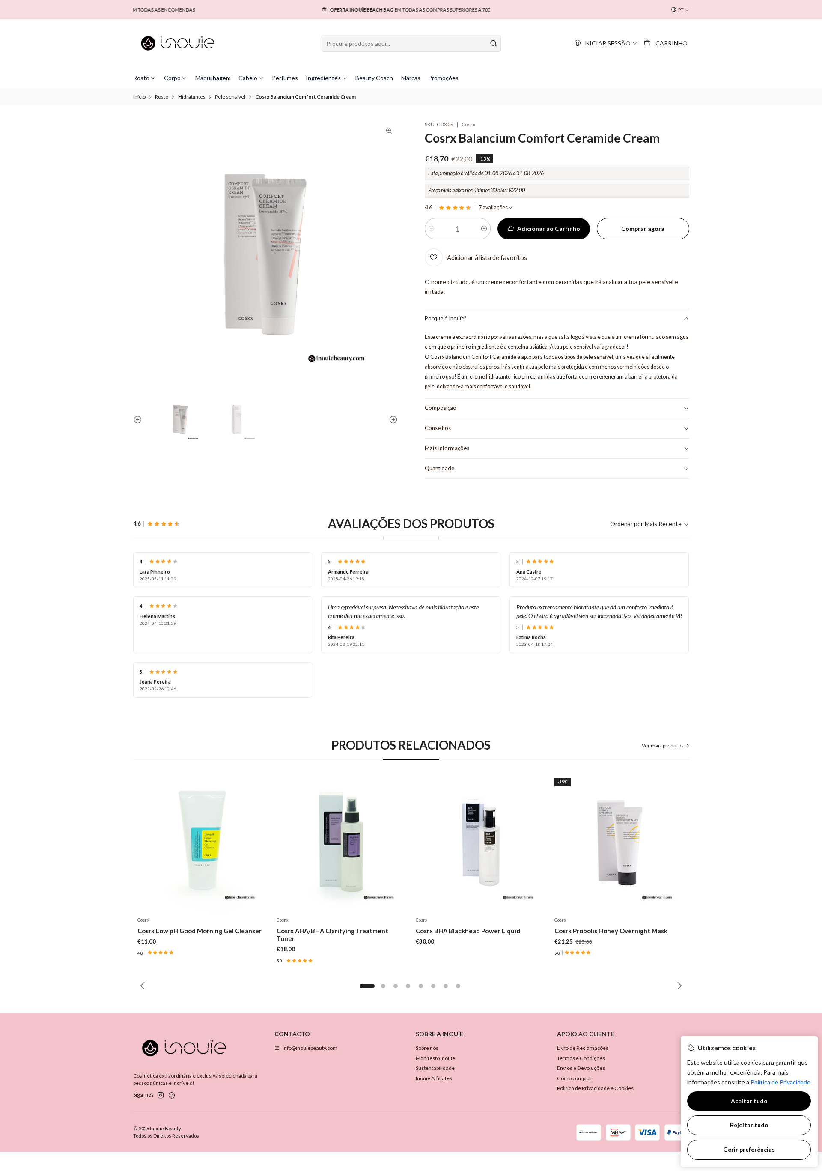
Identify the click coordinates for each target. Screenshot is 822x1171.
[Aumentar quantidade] (484, 228)
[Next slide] (391, 419)
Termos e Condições (581, 1058)
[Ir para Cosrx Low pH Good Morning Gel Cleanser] (202, 842)
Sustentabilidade (435, 1068)
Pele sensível (230, 96)
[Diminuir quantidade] (431, 228)
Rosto (161, 96)
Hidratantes (192, 96)
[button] (367, 986)
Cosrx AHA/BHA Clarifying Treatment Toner (332, 934)
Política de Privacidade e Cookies (595, 1088)
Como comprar (575, 1078)
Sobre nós (427, 1048)
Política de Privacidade (780, 1082)
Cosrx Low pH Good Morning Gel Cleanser (199, 931)
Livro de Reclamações (582, 1048)
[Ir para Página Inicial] (178, 43)
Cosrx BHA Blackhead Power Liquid (468, 931)
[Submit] (493, 43)
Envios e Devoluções (581, 1068)
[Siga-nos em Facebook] (172, 1095)
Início (139, 96)
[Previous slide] (139, 419)
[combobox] (411, 43)
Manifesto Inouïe (435, 1058)
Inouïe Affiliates (434, 1078)
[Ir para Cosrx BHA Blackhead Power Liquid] (480, 842)
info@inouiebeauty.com (310, 1048)
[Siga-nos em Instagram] (160, 1095)
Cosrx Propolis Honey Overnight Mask (610, 931)
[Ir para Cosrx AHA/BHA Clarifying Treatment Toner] (341, 842)
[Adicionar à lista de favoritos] (258, 842)
